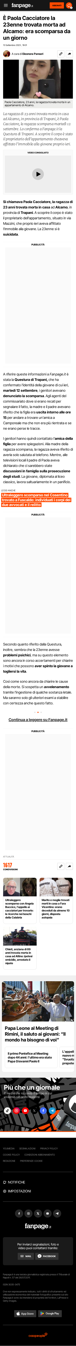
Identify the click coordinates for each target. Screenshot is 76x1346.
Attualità (8, 857)
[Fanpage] (38, 1226)
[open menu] (4, 5)
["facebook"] (43, 1110)
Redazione (9, 1160)
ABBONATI (56, 5)
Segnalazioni (27, 1148)
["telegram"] (52, 1110)
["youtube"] (25, 1110)
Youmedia (9, 1148)
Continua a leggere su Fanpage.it (38, 719)
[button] (69, 53)
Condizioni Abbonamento (39, 1154)
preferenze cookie (31, 1160)
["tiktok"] (7, 1110)
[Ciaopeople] (38, 1335)
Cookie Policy (11, 1154)
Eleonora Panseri (32, 53)
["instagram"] (16, 1110)
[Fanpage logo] (22, 5)
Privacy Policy (49, 1148)
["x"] (34, 1110)
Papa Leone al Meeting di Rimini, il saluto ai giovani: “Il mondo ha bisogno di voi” (35, 1034)
